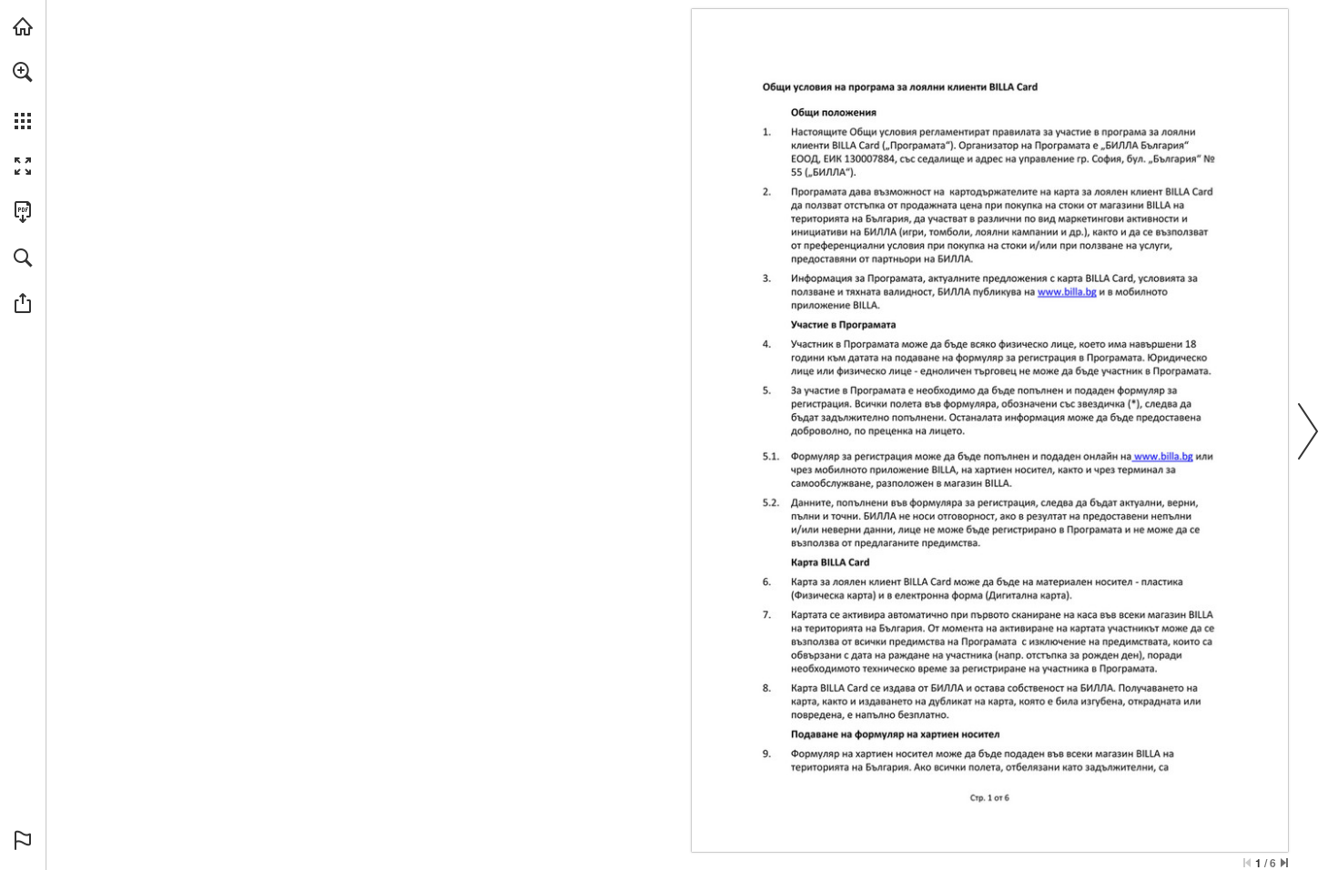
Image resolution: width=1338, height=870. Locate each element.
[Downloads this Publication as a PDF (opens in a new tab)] (23, 212)
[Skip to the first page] (1247, 862)
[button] (23, 72)
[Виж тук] (1068, 291)
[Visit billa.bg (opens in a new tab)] (23, 26)
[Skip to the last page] (1284, 862)
